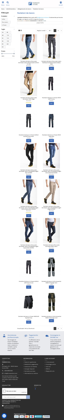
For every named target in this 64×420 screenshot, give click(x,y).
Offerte (48, 369)
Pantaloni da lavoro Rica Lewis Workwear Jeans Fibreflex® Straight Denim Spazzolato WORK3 (28, 208)
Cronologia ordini (51, 364)
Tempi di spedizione (30, 362)
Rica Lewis (28, 65)
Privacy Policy (10, 408)
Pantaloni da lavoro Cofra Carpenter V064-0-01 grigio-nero (51, 282)
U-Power (51, 100)
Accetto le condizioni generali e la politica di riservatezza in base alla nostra (12, 407)
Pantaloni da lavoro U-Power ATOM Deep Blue (51, 135)
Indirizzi (48, 366)
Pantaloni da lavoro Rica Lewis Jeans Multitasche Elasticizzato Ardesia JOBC (51, 63)
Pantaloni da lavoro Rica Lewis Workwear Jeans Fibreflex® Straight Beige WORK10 (51, 208)
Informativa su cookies (31, 373)
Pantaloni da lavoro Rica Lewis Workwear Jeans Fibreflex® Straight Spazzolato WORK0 (28, 246)
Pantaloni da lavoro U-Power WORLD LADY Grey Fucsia (28, 282)
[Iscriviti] (28, 397)
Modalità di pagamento (31, 364)
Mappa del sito (50, 371)
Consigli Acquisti (29, 369)
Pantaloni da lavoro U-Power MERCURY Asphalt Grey (28, 317)
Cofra (51, 284)
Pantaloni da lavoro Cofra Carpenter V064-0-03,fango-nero (51, 317)
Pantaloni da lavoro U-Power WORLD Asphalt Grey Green (28, 135)
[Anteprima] (38, 37)
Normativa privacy (29, 371)
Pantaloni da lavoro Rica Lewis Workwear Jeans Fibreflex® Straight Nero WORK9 (28, 171)
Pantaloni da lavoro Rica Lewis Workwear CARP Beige (28, 98)
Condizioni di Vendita (30, 366)
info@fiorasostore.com (10, 373)
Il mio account (50, 362)
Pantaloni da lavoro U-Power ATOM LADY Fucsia (51, 98)
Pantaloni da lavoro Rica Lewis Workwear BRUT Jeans (51, 245)
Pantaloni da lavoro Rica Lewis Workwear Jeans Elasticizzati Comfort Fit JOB (28, 63)
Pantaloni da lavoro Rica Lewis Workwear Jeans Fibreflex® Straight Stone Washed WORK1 (51, 171)
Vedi (28, 68)
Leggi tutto (40, 23)
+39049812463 (8, 370)
